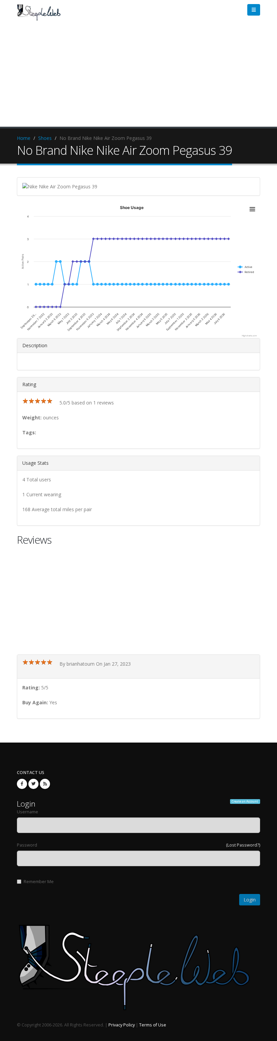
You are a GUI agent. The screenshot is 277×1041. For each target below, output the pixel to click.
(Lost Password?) (243, 845)
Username (27, 812)
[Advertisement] (138, 75)
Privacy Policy (121, 1025)
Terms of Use (152, 1025)
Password (27, 845)
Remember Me (39, 881)
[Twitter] (33, 784)
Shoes (45, 138)
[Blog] (45, 784)
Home (23, 138)
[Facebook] (22, 784)
